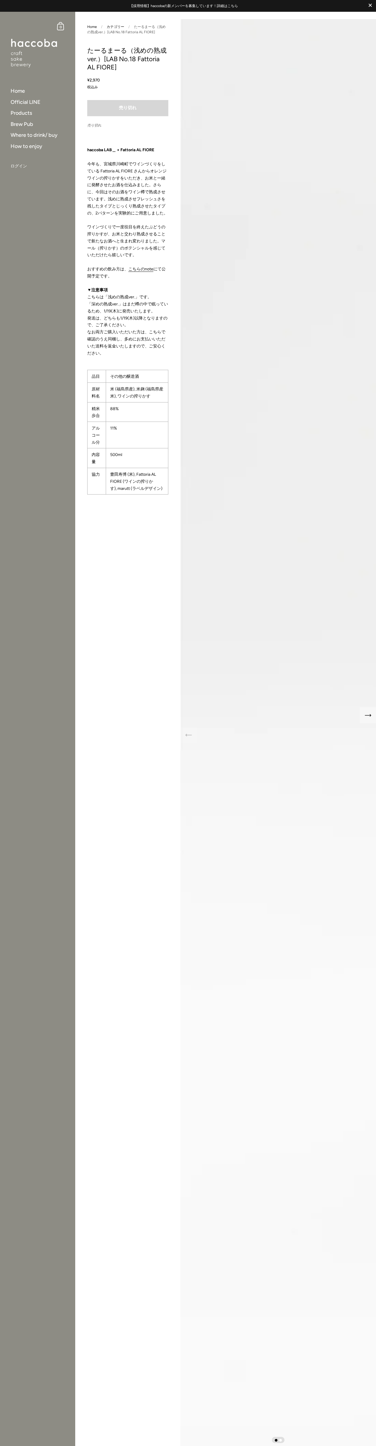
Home (92, 27)
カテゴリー (115, 27)
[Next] (368, 715)
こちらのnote (140, 269)
